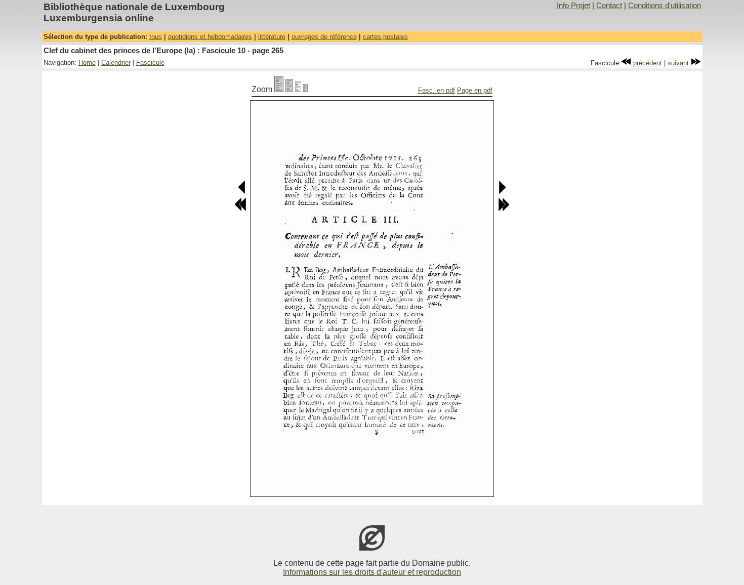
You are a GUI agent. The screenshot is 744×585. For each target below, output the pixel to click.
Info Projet (573, 6)
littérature (271, 36)
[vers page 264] (242, 192)
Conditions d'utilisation (664, 6)
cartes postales (385, 36)
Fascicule (150, 62)
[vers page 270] (504, 209)
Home (87, 62)
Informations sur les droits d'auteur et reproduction (372, 572)
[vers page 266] (502, 192)
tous (155, 36)
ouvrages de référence (324, 36)
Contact (609, 6)
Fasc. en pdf (436, 90)
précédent (646, 63)
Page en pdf (474, 90)
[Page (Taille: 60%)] (298, 89)
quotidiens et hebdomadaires (210, 36)
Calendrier (116, 62)
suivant (679, 63)
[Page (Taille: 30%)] (305, 89)
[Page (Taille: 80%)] (289, 89)
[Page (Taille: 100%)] (278, 89)
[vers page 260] (240, 209)
